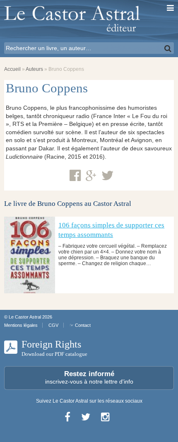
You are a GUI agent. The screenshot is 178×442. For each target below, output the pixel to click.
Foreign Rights (54, 348)
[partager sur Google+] (91, 176)
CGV (53, 325)
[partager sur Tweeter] (107, 175)
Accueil (12, 69)
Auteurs (34, 69)
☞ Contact (80, 325)
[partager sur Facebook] (75, 175)
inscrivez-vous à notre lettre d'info (89, 377)
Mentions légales (21, 325)
